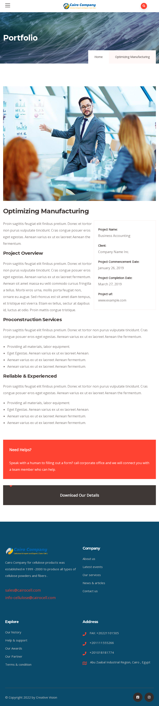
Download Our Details (79, 495)
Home (98, 57)
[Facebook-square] (137, 697)
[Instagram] (149, 697)
